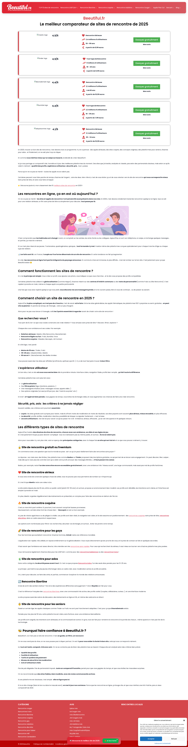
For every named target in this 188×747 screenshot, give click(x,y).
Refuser (174, 739)
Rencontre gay (23, 721)
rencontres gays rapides (79, 546)
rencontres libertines (51, 591)
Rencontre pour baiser (26, 730)
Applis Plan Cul (158, 7)
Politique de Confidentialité (163, 743)
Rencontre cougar (25, 708)
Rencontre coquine (25, 718)
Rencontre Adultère (25, 724)
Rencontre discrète (25, 727)
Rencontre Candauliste (27, 737)
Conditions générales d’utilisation (67, 744)
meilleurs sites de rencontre (64, 185)
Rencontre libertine (25, 715)
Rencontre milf (23, 733)
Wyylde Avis (74, 733)
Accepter (151, 739)
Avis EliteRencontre (77, 715)
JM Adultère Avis (76, 724)
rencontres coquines (137, 515)
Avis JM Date (75, 721)
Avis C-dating (75, 737)
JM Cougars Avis (76, 718)
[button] (184, 720)
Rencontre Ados (85, 563)
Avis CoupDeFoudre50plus (80, 730)
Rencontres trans (25, 711)
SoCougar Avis (75, 711)
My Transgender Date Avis (80, 727)
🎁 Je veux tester (111, 741)
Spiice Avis (74, 708)
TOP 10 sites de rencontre (49, 7)
